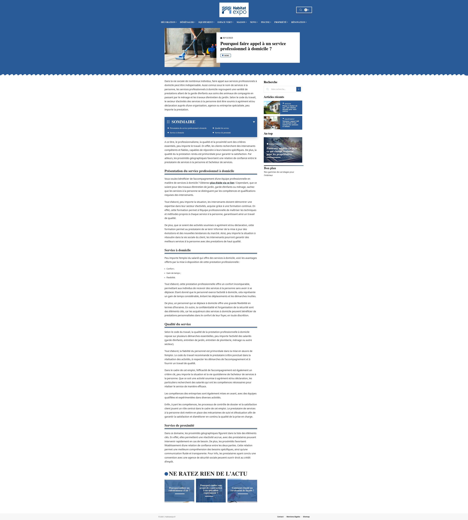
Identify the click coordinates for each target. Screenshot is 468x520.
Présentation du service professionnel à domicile (188, 128)
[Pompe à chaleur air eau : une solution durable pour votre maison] (272, 107)
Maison (288, 104)
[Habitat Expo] (234, 10)
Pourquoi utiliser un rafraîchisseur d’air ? (179, 489)
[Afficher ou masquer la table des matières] (225, 122)
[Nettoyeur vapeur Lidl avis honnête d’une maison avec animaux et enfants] (272, 122)
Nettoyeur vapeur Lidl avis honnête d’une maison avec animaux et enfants (291, 124)
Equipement (290, 119)
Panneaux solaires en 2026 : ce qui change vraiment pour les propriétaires (283, 151)
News (226, 55)
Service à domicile (177, 132)
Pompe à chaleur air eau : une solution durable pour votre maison (290, 108)
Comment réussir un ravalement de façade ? (242, 489)
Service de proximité (223, 132)
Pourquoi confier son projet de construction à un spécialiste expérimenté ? (211, 489)
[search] (301, 10)
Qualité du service (222, 128)
